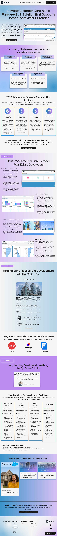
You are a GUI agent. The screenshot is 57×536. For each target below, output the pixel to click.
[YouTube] (51, 528)
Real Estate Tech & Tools (6, 490)
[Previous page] (21, 498)
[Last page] (38, 498)
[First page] (19, 498)
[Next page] (35, 498)
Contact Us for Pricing (48, 408)
